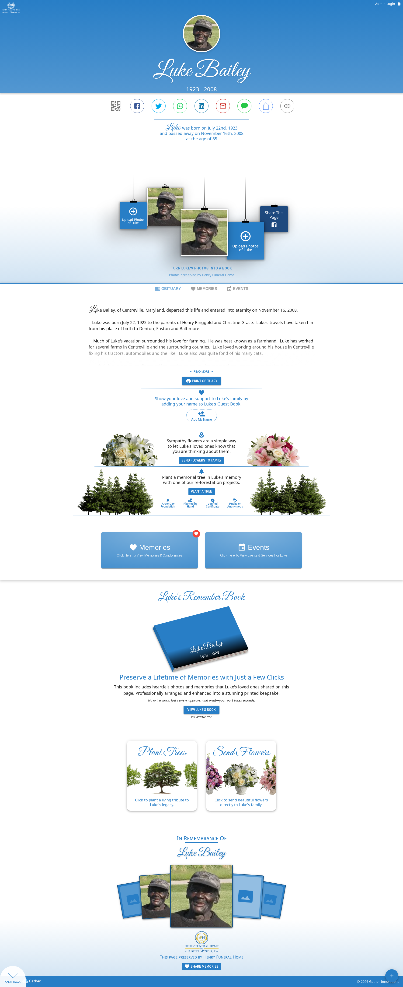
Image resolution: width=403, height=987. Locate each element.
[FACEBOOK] (137, 106)
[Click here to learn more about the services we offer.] (202, 942)
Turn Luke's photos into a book (201, 268)
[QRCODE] (116, 106)
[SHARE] (266, 106)
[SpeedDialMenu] (391, 975)
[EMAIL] (223, 106)
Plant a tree (201, 491)
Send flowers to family (201, 460)
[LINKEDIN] (201, 106)
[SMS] (244, 106)
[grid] (201, 222)
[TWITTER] (159, 106)
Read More (201, 371)
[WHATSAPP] (180, 106)
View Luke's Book (201, 710)
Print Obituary (204, 381)
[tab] (168, 288)
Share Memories (204, 966)
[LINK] (287, 106)
